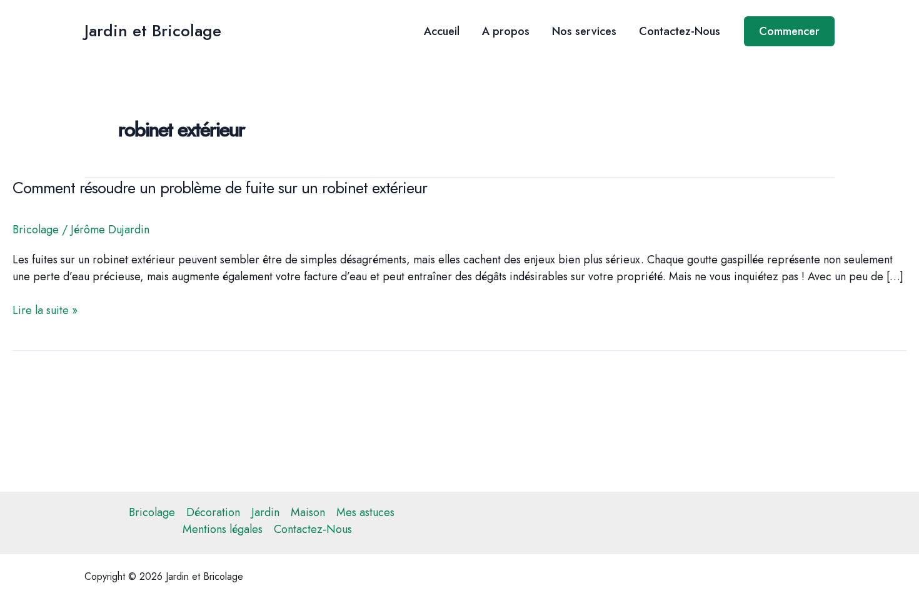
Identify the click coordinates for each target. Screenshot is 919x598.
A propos (506, 31)
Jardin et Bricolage (152, 31)
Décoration (213, 512)
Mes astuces (365, 512)
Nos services (584, 31)
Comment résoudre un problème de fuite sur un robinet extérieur (220, 188)
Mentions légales (223, 529)
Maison (308, 512)
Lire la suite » (45, 310)
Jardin (265, 512)
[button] (789, 31)
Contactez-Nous (679, 31)
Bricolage (36, 229)
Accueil (442, 31)
